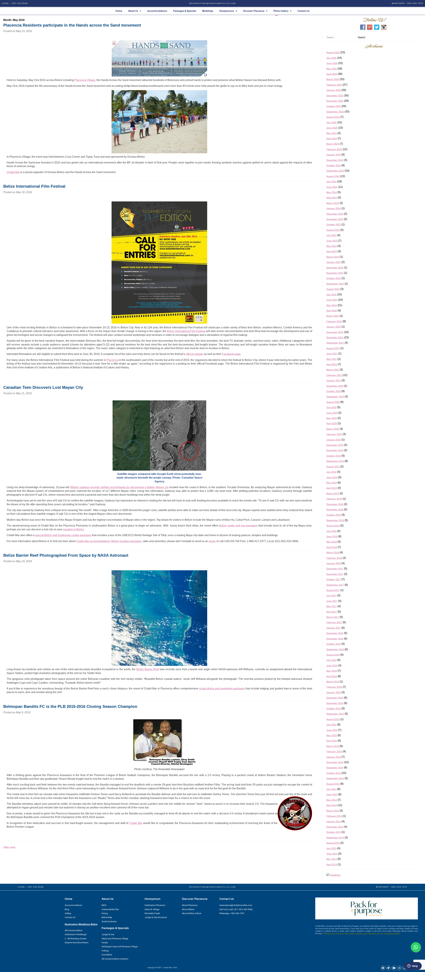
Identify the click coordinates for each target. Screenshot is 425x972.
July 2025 (331, 122)
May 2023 (331, 246)
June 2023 (332, 240)
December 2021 (334, 332)
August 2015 (333, 719)
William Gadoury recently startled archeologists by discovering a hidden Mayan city (119, 487)
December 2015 (334, 697)
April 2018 (331, 547)
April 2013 (331, 864)
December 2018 (334, 504)
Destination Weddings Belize (81, 924)
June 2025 (332, 127)
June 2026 (332, 63)
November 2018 (334, 509)
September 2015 (335, 713)
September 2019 (335, 461)
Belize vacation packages (126, 541)
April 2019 (331, 488)
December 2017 (334, 568)
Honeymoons (226, 11)
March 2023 (332, 257)
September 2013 (335, 837)
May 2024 (331, 192)
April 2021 (331, 364)
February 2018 (334, 558)
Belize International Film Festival (34, 186)
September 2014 (335, 778)
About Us (133, 11)
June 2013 (332, 853)
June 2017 (332, 601)
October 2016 (333, 644)
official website (194, 354)
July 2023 (331, 235)
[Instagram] (399, 968)
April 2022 (331, 310)
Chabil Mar (13, 172)
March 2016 (332, 681)
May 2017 (331, 606)
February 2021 (334, 375)
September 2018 (335, 520)
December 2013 (334, 826)
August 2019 (333, 466)
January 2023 (333, 262)
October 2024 (333, 165)
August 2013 (333, 843)
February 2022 (334, 321)
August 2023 (333, 230)
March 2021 (332, 369)
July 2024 (331, 181)
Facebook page (231, 354)
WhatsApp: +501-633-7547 (407, 3)
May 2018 (331, 541)
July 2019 (331, 472)
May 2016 (331, 671)
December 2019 (334, 445)
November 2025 (334, 101)
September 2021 (335, 342)
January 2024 (333, 208)
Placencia (112, 360)
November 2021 (334, 337)
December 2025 (334, 95)
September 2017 (335, 585)
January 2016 (333, 692)
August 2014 (333, 784)
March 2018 (332, 552)
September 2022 (335, 283)
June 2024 (332, 187)
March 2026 (332, 79)
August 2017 (333, 590)
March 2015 (332, 746)
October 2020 (333, 391)
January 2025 (333, 154)
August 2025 (333, 117)
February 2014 (334, 816)
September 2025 (335, 111)
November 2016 (334, 638)
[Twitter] (388, 968)
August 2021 (333, 348)
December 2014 (334, 762)
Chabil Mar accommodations (93, 541)
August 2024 (333, 176)
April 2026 (331, 74)
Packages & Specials (184, 11)
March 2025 (332, 144)
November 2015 (334, 703)
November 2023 (334, 219)
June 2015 (332, 730)
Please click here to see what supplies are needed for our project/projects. (362, 933)
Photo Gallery (280, 11)
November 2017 (334, 574)
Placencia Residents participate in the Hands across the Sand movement (72, 25)
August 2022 (333, 289)
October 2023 (333, 224)
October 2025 (333, 106)
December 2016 (334, 633)
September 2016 (335, 649)
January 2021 (333, 380)
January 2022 (333, 326)
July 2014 (331, 789)
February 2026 (334, 84)
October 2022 (333, 278)
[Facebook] (383, 968)
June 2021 (332, 353)
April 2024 (331, 197)
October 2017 (333, 579)
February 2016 (334, 687)
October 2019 (333, 455)
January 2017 (333, 628)
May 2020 (331, 418)
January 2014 (333, 821)
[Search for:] (341, 37)
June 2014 (332, 794)
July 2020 (331, 407)
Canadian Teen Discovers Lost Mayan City (43, 387)
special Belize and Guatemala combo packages (63, 535)
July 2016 (331, 660)
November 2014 (334, 767)
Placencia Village (84, 80)
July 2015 (331, 724)
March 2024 (332, 203)
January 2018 (333, 563)
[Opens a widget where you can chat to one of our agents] (412, 966)
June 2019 (332, 477)
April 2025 (331, 138)
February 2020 (334, 434)
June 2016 (332, 665)
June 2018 (332, 536)
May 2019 (331, 482)
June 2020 (332, 412)
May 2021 (331, 359)
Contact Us (304, 11)
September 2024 (335, 170)
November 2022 (334, 273)
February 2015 (334, 751)
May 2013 (331, 859)
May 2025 (331, 133)
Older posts (9, 847)
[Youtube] (394, 968)
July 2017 (331, 595)
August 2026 (333, 52)
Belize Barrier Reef (147, 669)
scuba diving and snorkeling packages (222, 688)
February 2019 (334, 498)
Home (119, 11)
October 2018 (333, 515)
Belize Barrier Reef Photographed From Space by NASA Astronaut (65, 555)
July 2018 (331, 531)
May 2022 (331, 305)
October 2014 (333, 773)
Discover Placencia (253, 11)
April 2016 (331, 676)
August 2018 (333, 525)
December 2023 (334, 214)
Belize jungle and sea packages (238, 525)
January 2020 (333, 439)
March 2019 (332, 493)
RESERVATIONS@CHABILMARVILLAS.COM (212, 3)
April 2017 (331, 611)
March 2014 (332, 810)
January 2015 (333, 757)
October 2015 (333, 708)
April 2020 (331, 423)
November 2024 (334, 160)
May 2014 (331, 800)
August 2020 (333, 402)
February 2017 (334, 622)
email (212, 541)
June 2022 (332, 300)
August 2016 (333, 654)
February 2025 (334, 149)
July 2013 (331, 848)
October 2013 (333, 832)
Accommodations (157, 11)
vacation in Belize (73, 529)
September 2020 (335, 396)
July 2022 (331, 294)
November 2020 (334, 386)
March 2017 (332, 617)
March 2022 (332, 316)
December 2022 (334, 267)
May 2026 (331, 68)
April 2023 (331, 251)
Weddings (207, 11)
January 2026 (333, 90)
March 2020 (332, 429)
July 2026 (331, 58)
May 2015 (331, 735)
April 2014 (331, 805)
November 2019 (334, 450)
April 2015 (331, 740)
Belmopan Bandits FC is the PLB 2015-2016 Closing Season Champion (70, 706)
